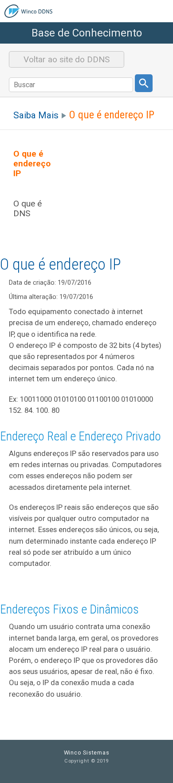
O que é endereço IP (32, 163)
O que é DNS (27, 208)
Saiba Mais (36, 115)
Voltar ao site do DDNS (67, 59)
